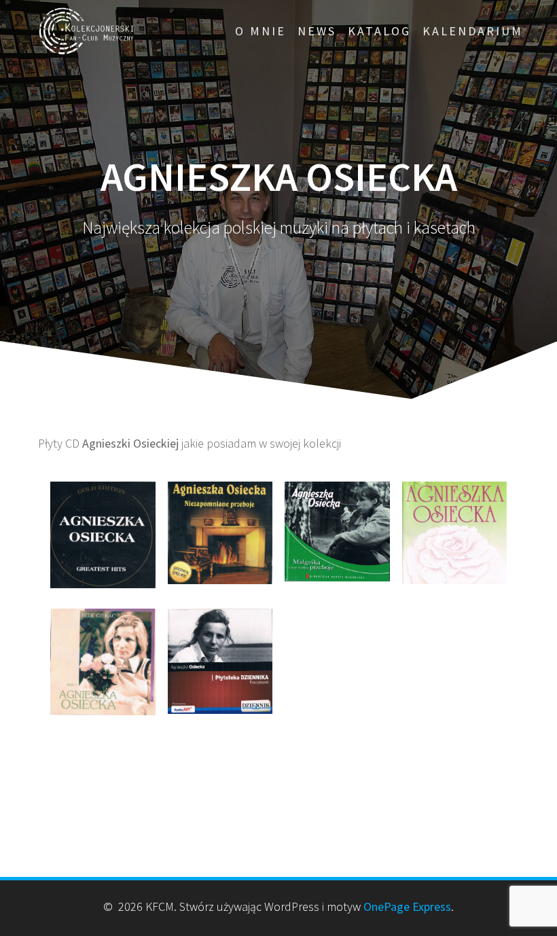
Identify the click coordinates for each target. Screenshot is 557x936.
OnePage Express (407, 906)
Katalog (379, 31)
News (317, 31)
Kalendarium (473, 31)
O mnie (260, 31)
